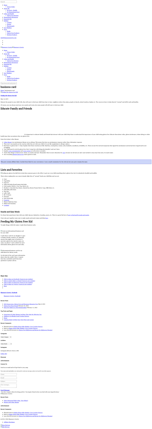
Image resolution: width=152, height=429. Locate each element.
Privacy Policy (11, 7)
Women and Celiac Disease (11, 402)
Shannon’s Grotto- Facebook (9, 292)
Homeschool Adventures (11, 17)
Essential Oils (7, 19)
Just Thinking (8, 28)
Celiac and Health (9, 14)
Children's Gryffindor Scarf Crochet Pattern (16, 316)
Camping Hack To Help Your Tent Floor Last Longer (19, 320)
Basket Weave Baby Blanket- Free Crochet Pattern (28, 326)
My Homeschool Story (13, 12)
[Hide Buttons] (5, 427)
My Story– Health (12, 10)
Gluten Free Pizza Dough (11, 306)
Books (8, 31)
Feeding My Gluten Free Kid (9, 95)
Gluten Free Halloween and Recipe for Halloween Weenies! (35, 330)
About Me (6, 8)
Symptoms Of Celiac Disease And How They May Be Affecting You (22, 314)
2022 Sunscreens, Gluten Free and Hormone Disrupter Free (21, 304)
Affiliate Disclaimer (9, 422)
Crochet (9, 22)
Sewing (9, 24)
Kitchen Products (12, 35)
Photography (10, 26)
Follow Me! (4, 354)
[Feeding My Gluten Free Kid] (9, 92)
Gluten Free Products (13, 33)
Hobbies (6, 21)
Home (5, 5)
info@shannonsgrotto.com (8, 38)
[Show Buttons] (5, 425)
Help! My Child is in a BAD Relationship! (15, 307)
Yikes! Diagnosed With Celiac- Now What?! (16, 400)
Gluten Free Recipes (12, 15)
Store (5, 29)
